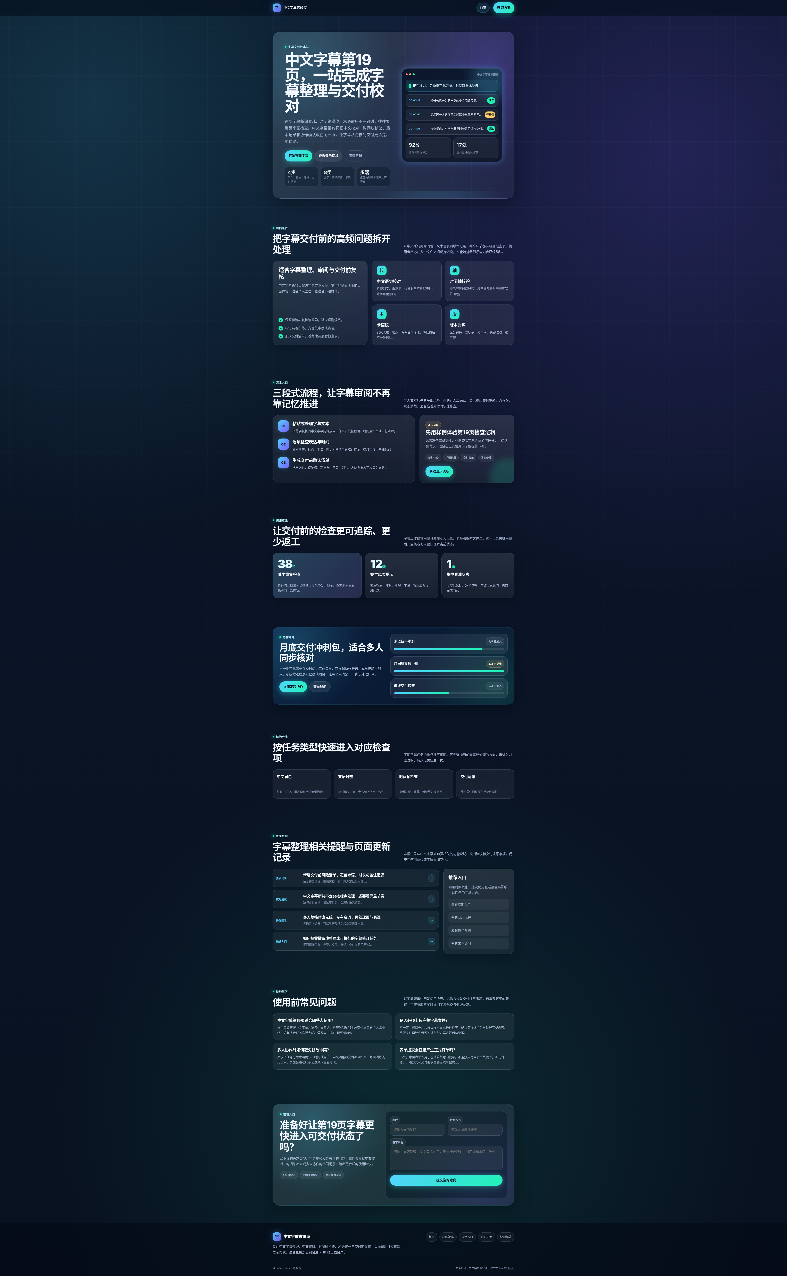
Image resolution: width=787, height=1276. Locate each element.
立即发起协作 (293, 687)
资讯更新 (486, 1237)
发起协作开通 (461, 930)
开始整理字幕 (298, 156)
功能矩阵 (448, 1237)
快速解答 (506, 1237)
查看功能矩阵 (461, 904)
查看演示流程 (461, 917)
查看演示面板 (329, 156)
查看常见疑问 (461, 943)
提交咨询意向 (446, 1180)
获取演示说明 (439, 471)
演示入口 (467, 1237)
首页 (483, 8)
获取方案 (504, 8)
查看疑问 (320, 687)
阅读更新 (355, 156)
